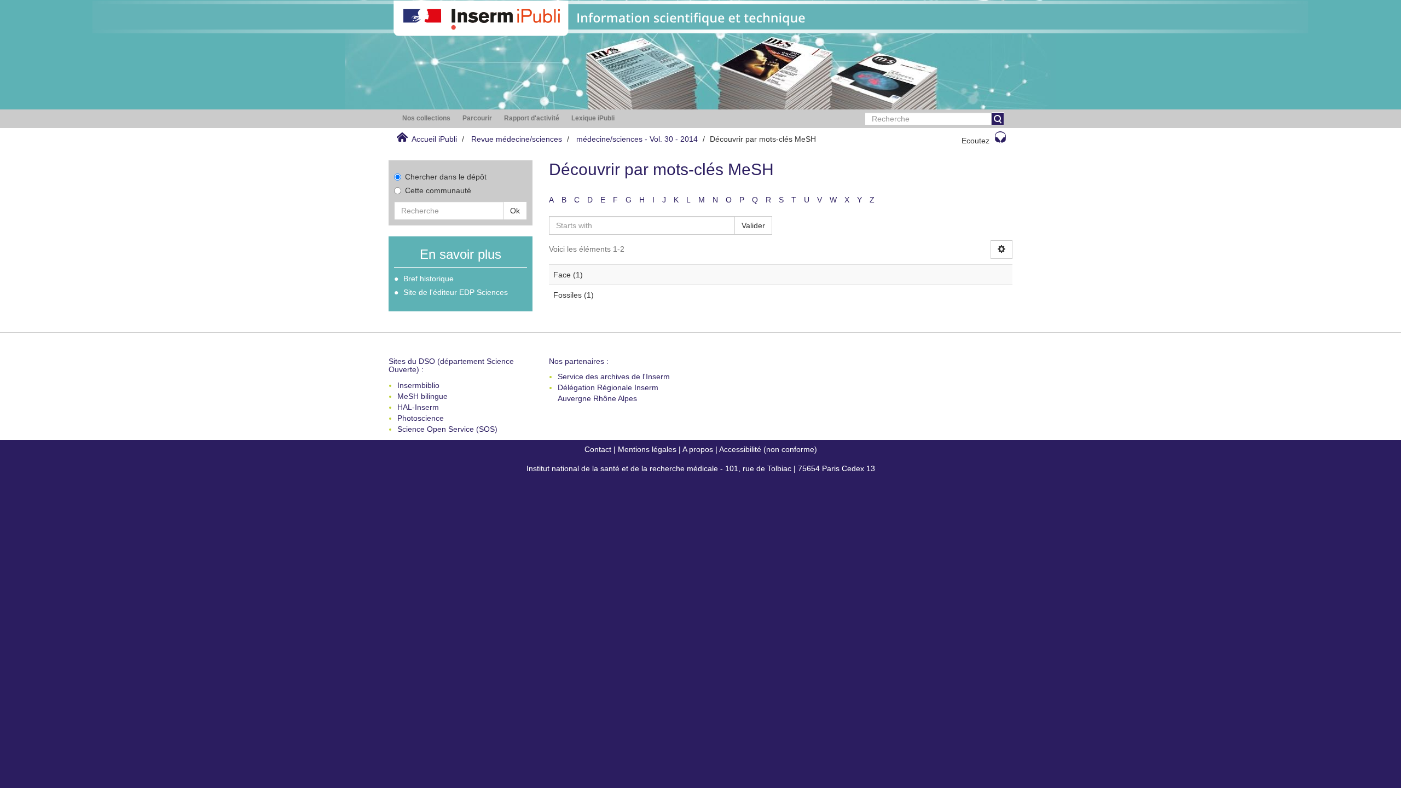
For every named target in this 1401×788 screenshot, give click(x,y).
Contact (597, 449)
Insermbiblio (418, 385)
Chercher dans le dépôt (446, 176)
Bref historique (428, 278)
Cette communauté (438, 190)
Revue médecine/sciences (516, 139)
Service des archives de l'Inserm (614, 376)
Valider (753, 225)
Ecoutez (975, 140)
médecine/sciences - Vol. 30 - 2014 (637, 139)
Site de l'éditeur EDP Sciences (455, 292)
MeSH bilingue (422, 396)
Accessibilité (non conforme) (768, 449)
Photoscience (420, 418)
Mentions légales (647, 449)
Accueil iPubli (434, 139)
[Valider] (997, 118)
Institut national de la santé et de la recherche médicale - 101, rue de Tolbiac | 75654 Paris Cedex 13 (700, 468)
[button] (426, 118)
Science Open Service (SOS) (447, 429)
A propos (697, 449)
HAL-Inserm (418, 407)
